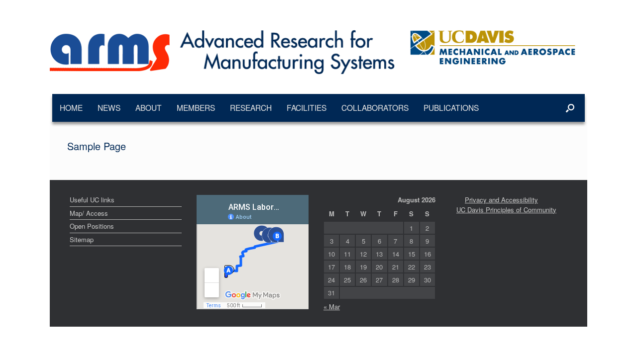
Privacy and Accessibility (501, 199)
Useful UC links (92, 199)
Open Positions (92, 226)
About (148, 107)
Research (251, 107)
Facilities (306, 107)
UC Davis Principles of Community (506, 209)
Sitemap (82, 239)
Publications (451, 107)
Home (71, 107)
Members (196, 107)
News (109, 107)
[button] (570, 108)
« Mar (331, 306)
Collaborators (375, 107)
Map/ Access (89, 213)
